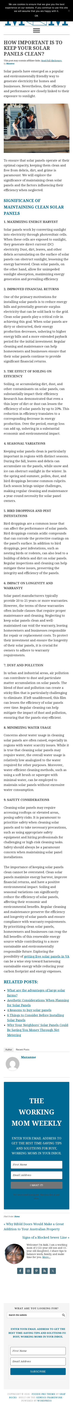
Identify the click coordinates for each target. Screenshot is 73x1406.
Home (17, 1216)
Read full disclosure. (51, 60)
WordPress (44, 1401)
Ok (36, 16)
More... (46, 1257)
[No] (68, 10)
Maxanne (28, 1057)
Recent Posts (22, 1049)
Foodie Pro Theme (43, 1394)
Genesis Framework (49, 1397)
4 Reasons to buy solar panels (29, 1010)
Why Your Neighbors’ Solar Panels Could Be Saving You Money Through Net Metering (37, 1030)
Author (8, 1049)
